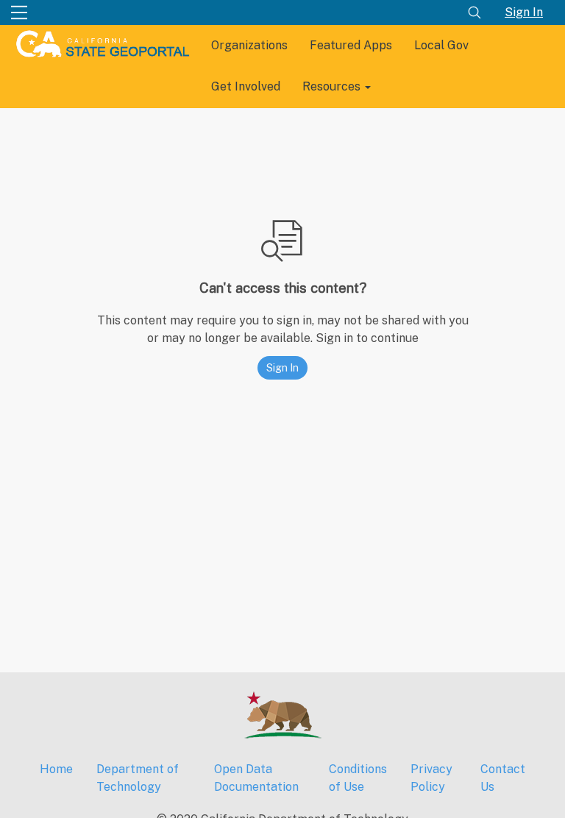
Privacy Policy (431, 778)
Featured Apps (351, 45)
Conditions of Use (358, 778)
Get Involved (245, 86)
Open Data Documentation (256, 778)
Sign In (524, 12)
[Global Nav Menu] (19, 12)
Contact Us (502, 778)
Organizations (249, 45)
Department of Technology (137, 778)
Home (56, 769)
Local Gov (441, 45)
